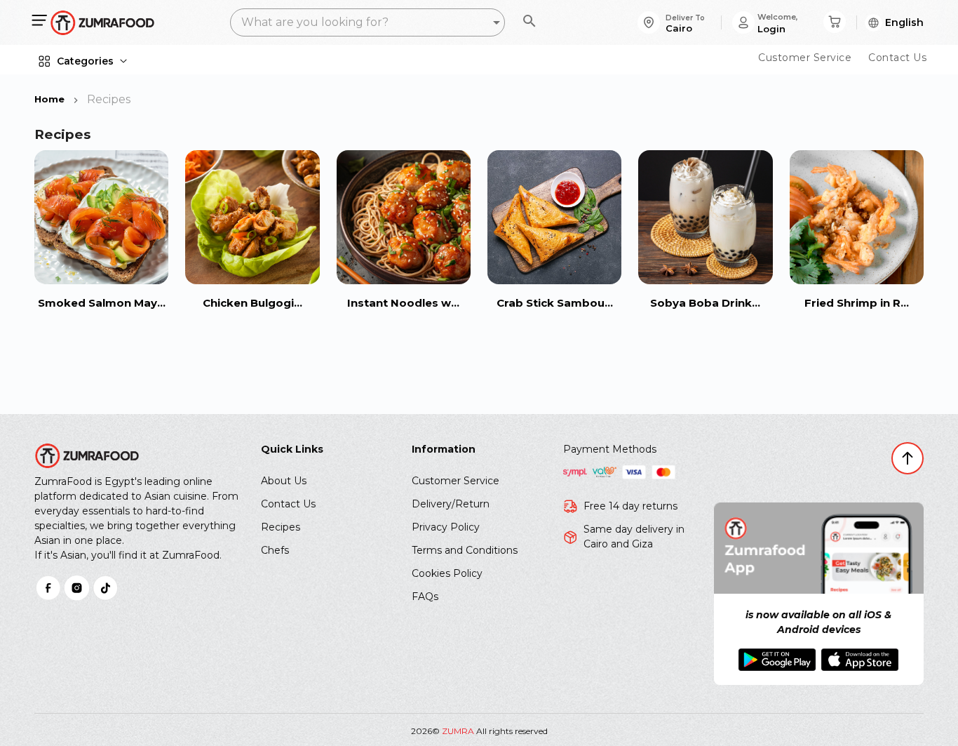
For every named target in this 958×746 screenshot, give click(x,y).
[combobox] (367, 22)
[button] (891, 22)
